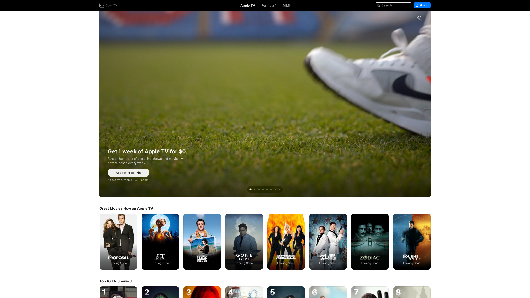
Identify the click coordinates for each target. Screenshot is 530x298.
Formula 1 (269, 5)
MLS (286, 5)
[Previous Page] (95, 241)
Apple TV (247, 5)
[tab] (250, 189)
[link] (116, 281)
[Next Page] (435, 241)
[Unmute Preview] (419, 19)
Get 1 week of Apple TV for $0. (265, 104)
